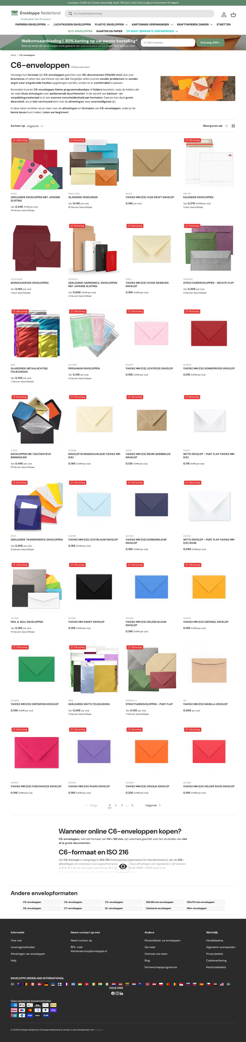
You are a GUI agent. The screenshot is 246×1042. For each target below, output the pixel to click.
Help (13, 960)
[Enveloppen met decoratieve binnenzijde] (37, 420)
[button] (233, 14)
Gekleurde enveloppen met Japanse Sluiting (35, 199)
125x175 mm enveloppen (201, 902)
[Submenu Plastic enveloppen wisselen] (127, 25)
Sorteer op (18, 126)
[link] (91, 805)
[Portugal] (168, 984)
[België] (26, 984)
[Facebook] (113, 993)
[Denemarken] (39, 984)
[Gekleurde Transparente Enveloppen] (37, 506)
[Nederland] (134, 984)
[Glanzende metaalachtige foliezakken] (37, 335)
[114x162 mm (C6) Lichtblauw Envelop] (94, 506)
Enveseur (98, 1029)
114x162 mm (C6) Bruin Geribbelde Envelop (148, 455)
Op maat (150, 947)
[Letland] (120, 984)
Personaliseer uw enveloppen (162, 940)
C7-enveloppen (73, 908)
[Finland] (59, 984)
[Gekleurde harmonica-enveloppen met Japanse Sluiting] (94, 249)
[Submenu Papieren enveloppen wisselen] (48, 25)
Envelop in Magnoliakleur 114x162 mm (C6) (94, 455)
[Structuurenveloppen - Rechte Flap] (209, 249)
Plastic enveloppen (109, 24)
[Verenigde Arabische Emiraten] (215, 984)
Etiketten (224, 24)
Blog (147, 960)
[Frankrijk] (66, 984)
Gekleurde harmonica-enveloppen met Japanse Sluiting (92, 284)
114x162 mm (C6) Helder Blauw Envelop (146, 623)
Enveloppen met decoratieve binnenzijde (31, 455)
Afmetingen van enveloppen (28, 954)
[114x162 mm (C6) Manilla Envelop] (209, 670)
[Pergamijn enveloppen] (94, 335)
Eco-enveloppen (80, 31)
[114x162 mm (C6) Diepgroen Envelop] (37, 670)
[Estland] (53, 984)
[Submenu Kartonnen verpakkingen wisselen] (172, 25)
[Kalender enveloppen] (209, 163)
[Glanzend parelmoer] (94, 163)
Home (13, 55)
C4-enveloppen (73, 902)
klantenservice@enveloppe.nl (89, 951)
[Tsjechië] (208, 984)
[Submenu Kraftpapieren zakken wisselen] (211, 25)
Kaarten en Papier (109, 31)
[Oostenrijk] (154, 984)
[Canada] (32, 984)
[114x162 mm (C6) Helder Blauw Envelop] (152, 588)
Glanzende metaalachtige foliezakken (29, 370)
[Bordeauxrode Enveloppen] (37, 249)
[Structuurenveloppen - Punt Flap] (152, 670)
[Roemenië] (174, 984)
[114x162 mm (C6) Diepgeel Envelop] (209, 588)
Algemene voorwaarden (220, 947)
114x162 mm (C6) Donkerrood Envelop (209, 368)
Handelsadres (214, 940)
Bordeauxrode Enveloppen (30, 283)
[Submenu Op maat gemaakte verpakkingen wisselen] (177, 31)
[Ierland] (93, 984)
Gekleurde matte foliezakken (89, 704)
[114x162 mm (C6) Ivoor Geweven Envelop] (152, 249)
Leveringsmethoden (23, 947)
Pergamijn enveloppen (84, 368)
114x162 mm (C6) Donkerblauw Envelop (146, 541)
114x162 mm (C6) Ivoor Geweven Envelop (147, 284)
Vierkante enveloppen (158, 908)
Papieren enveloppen (30, 24)
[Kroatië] (113, 984)
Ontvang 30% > (210, 42)
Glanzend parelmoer (83, 197)
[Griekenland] (73, 984)
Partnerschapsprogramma (161, 967)
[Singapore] (181, 984)
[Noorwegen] (147, 984)
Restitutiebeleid (216, 967)
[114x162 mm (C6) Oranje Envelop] (152, 753)
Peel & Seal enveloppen (27, 622)
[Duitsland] (46, 984)
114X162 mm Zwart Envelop (86, 622)
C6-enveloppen (32, 908)
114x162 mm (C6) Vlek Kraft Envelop (150, 197)
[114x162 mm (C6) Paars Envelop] (94, 753)
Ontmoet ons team (156, 954)
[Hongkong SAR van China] (87, 984)
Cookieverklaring (216, 960)
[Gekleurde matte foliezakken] (94, 670)
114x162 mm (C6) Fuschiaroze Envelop (36, 786)
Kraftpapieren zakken (193, 24)
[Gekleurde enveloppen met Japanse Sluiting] (37, 163)
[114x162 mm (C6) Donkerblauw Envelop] (152, 506)
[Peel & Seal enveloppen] (37, 588)
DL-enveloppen (114, 908)
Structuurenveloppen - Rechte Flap (208, 283)
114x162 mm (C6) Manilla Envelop (205, 704)
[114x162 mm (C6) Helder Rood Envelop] (209, 753)
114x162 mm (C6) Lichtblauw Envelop (93, 539)
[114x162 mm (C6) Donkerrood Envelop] (209, 335)
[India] (100, 984)
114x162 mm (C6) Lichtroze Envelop (149, 368)
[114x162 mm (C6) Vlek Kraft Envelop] (152, 163)
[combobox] (139, 13)
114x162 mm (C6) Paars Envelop (89, 786)
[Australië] (19, 984)
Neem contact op (81, 940)
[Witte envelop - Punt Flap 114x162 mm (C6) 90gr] (209, 506)
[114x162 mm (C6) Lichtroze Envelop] (152, 335)
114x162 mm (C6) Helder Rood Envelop (208, 786)
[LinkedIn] (121, 993)
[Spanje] (201, 984)
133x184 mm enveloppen (160, 902)
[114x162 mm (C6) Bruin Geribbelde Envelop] (152, 420)
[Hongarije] (80, 984)
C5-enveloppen (114, 902)
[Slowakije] (194, 984)
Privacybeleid (214, 954)
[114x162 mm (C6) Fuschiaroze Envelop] (37, 753)
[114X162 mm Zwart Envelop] (94, 588)
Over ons (16, 940)
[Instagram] (117, 993)
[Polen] (161, 984)
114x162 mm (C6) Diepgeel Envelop (205, 622)
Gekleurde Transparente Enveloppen (37, 539)
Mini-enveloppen (197, 908)
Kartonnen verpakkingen (150, 24)
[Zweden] (228, 984)
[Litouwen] (127, 984)
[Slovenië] (188, 984)
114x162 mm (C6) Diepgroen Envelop (35, 704)
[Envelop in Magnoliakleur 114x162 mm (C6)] (94, 420)
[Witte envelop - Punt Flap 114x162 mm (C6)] (209, 420)
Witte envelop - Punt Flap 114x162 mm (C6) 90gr (208, 541)
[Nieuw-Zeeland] (140, 984)
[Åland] (12, 984)
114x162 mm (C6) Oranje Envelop (147, 786)
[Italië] (107, 984)
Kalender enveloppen (198, 197)
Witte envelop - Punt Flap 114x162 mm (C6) (208, 455)
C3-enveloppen (32, 902)
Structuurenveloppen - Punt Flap (149, 704)
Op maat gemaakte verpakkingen (150, 31)
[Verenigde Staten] (221, 984)
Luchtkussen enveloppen (72, 24)
